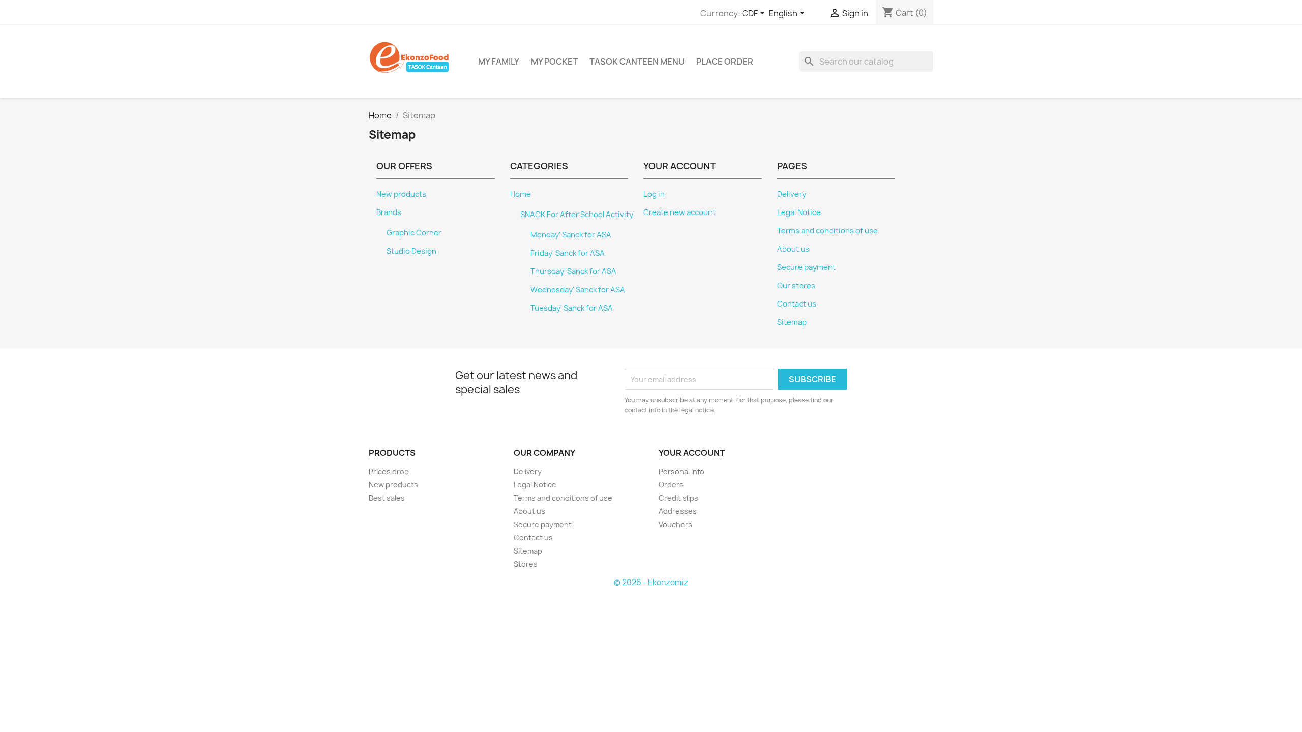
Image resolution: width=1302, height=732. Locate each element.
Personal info (681, 471)
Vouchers (675, 524)
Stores (526, 564)
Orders (671, 485)
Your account (692, 453)
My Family (498, 61)
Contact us (796, 304)
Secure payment (806, 267)
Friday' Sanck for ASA (567, 253)
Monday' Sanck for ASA (570, 235)
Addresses (678, 511)
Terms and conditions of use (827, 231)
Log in (654, 194)
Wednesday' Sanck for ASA (577, 290)
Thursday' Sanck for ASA (573, 271)
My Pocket (554, 61)
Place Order (724, 61)
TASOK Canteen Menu (637, 61)
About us (793, 249)
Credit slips (678, 498)
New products (401, 194)
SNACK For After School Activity (576, 214)
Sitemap (792, 322)
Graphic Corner (414, 233)
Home (520, 194)
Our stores (796, 286)
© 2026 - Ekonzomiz (651, 582)
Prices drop (389, 471)
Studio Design (411, 251)
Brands (388, 212)
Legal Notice (799, 212)
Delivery (791, 194)
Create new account (679, 212)
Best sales (387, 498)
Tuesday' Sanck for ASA (571, 308)
